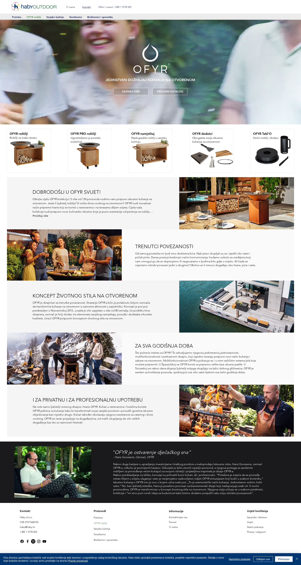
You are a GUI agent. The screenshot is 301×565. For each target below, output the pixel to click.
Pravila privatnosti (78, 560)
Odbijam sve (263, 559)
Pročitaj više (40, 215)
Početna (98, 517)
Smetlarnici (100, 534)
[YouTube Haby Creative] (44, 541)
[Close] (297, 559)
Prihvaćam (284, 559)
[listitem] (29, 151)
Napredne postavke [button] (239, 559)
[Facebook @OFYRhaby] (22, 541)
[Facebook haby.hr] (27, 541)
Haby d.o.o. (26, 517)
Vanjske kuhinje (102, 528)
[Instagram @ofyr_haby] (39, 541)
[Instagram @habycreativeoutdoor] (33, 541)
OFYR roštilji (100, 523)
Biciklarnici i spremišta (106, 539)
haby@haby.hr (27, 527)
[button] (289, 6)
